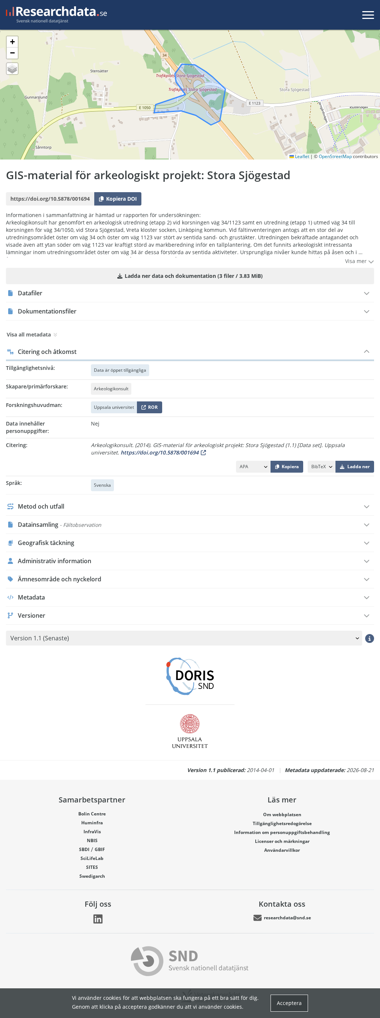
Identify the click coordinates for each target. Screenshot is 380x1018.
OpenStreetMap (335, 156)
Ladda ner (358, 466)
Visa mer (356, 261)
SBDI (84, 849)
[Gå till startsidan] (55, 15)
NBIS (92, 840)
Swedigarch (92, 876)
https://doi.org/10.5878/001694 (160, 452)
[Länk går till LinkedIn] (98, 919)
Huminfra (92, 823)
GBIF (100, 849)
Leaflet (301, 156)
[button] (12, 41)
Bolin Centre (92, 814)
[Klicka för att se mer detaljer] (369, 638)
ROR (151, 408)
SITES (92, 867)
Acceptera (289, 1002)
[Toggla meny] (368, 15)
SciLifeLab (92, 858)
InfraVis (92, 831)
